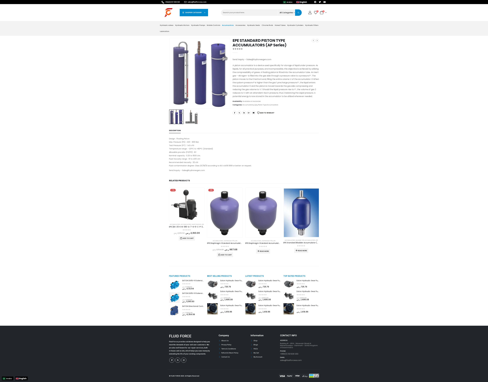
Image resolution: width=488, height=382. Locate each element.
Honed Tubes (280, 25)
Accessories (240, 25)
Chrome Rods (267, 25)
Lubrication (164, 31)
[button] (170, 73)
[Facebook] (171, 360)
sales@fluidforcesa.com (291, 360)
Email (253, 113)
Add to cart (188, 238)
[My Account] (310, 12)
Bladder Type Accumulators (305, 240)
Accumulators (228, 25)
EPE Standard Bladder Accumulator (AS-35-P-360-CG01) (309, 242)
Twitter (239, 113)
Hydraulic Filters (311, 25)
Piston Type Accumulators (268, 105)
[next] (317, 40)
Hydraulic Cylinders (295, 25)
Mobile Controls (213, 25)
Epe (256, 105)
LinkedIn (244, 113)
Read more (264, 251)
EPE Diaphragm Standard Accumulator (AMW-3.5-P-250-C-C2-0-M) (276, 243)
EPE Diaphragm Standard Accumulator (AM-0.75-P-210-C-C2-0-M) (238, 243)
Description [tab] (175, 130)
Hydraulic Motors (182, 25)
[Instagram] (183, 360)
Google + (249, 113)
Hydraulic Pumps (198, 25)
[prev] (313, 40)
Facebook (235, 113)
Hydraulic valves (166, 25)
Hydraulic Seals (253, 25)
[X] (177, 360)
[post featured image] (186, 204)
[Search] (298, 12)
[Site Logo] (168, 13)
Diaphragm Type (229, 241)
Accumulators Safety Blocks (191, 224)
